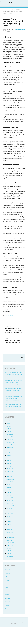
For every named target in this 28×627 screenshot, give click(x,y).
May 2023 (9, 521)
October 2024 (10, 476)
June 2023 (9, 519)
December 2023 (10, 503)
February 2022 (10, 556)
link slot (7, 605)
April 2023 (9, 524)
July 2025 (9, 452)
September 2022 (10, 543)
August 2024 (10, 482)
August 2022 (10, 545)
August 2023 (10, 513)
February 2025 (10, 466)
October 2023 (10, 508)
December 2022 (10, 535)
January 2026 (10, 437)
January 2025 (10, 468)
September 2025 (10, 447)
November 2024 (10, 474)
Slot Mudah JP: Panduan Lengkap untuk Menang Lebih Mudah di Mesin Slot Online (13, 390)
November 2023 (10, 505)
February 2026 (10, 434)
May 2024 (9, 490)
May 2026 (9, 426)
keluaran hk (8, 577)
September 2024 (10, 479)
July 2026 (9, 421)
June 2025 (9, 455)
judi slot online (9, 315)
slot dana (7, 584)
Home (10, 9)
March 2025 (9, 463)
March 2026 (9, 431)
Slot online (7, 609)
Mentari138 (17, 155)
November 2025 (10, 442)
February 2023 (10, 529)
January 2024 (10, 500)
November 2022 (10, 537)
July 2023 (9, 516)
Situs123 (7, 580)
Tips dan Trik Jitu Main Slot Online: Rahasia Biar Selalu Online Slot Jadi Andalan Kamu (13, 374)
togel (6, 587)
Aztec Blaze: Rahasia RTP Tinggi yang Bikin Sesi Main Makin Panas (13, 405)
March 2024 (9, 495)
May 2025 (9, 458)
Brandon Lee (10, 29)
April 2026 (9, 429)
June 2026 (9, 423)
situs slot (7, 598)
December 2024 (10, 471)
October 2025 (10, 444)
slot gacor (7, 569)
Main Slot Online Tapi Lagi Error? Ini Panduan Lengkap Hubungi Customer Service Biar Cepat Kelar (13, 382)
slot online (7, 601)
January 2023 (10, 532)
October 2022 (10, 540)
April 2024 (9, 492)
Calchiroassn (14, 3)
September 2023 (10, 511)
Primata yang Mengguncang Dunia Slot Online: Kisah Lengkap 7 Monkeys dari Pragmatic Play (13, 398)
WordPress (16, 622)
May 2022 (9, 548)
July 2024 (9, 484)
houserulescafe (9, 591)
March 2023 (9, 527)
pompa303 (7, 594)
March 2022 (9, 553)
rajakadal (7, 573)
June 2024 (9, 487)
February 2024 (10, 498)
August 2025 (10, 450)
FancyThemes (14, 623)
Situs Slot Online (17, 9)
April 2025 (9, 460)
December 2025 (10, 439)
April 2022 (9, 551)
